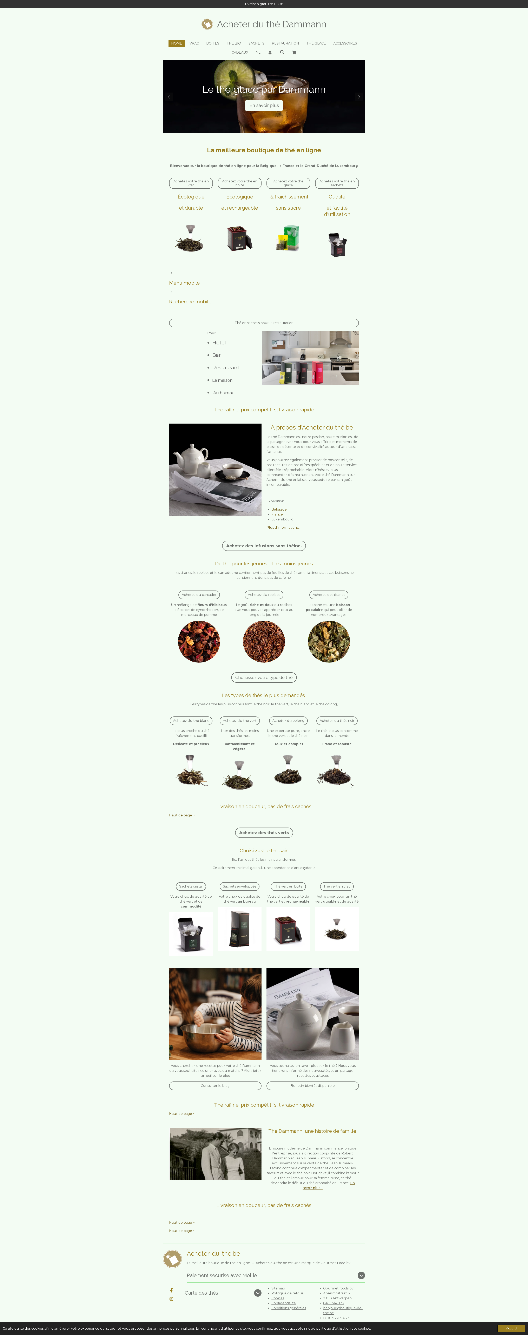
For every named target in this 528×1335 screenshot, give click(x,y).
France (277, 514)
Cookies (277, 1298)
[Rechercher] (282, 52)
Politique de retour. (287, 1293)
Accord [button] (511, 1328)
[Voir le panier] (294, 52)
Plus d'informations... (283, 528)
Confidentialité (283, 1303)
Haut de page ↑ (182, 815)
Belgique (279, 509)
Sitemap (278, 1288)
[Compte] (270, 52)
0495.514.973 (333, 1303)
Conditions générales (288, 1308)
